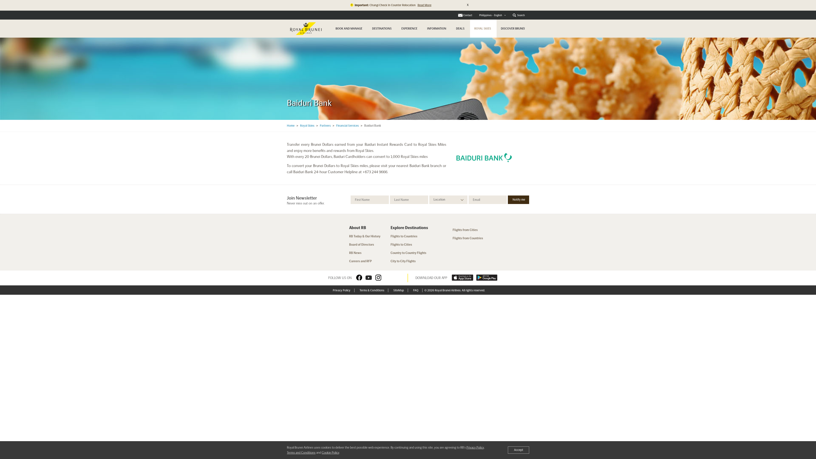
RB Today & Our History (364, 236)
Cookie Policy (330, 453)
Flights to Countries (404, 236)
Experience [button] (409, 28)
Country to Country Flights (409, 253)
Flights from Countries (468, 238)
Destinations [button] (382, 28)
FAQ (416, 290)
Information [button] (436, 28)
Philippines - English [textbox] (490, 15)
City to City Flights (403, 261)
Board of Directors (361, 244)
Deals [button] (460, 28)
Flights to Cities (401, 244)
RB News (355, 253)
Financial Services (347, 126)
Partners (325, 126)
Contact (467, 15)
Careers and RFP (360, 261)
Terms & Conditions (372, 290)
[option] (408, 78)
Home (291, 126)
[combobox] (492, 15)
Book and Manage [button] (349, 28)
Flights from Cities (465, 230)
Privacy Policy (342, 290)
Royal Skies (482, 28)
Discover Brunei (513, 28)
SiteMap (399, 290)
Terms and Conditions (301, 453)
